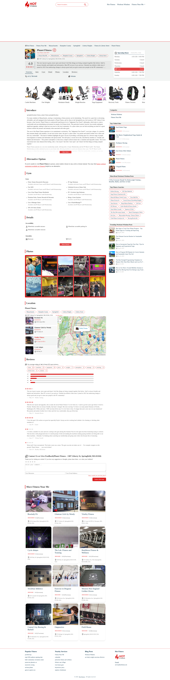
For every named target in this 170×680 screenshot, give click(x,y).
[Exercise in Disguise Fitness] (65, 575)
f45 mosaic (114, 206)
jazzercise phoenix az (31, 662)
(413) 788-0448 (32, 76)
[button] (73, 330)
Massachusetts (53, 46)
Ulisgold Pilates (123, 168)
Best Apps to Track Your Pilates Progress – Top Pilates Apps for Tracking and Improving (129, 230)
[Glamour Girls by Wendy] (65, 501)
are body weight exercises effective (94, 657)
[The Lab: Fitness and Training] (65, 537)
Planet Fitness (116, 46)
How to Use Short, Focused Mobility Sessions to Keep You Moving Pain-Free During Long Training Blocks (130, 270)
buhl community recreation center (34, 660)
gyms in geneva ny (30, 670)
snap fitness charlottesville (118, 194)
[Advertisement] (85, 23)
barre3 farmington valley (136, 212)
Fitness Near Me (138, 4)
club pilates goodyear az (117, 218)
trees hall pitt (134, 197)
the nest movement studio (118, 212)
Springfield (76, 46)
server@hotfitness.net (121, 665)
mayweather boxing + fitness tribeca (129, 215)
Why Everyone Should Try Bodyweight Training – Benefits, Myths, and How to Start (125, 181)
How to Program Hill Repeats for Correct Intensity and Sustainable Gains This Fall (130, 254)
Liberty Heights (87, 46)
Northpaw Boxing (122, 144)
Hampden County (65, 46)
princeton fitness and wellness (63, 660)
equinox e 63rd (129, 209)
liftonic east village (60, 662)
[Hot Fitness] (31, 4)
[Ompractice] (65, 614)
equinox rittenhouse (60, 670)
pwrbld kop (28, 654)
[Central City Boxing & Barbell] (38, 614)
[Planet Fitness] (31, 55)
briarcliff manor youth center (119, 197)
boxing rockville (133, 218)
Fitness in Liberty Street (101, 46)
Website (73, 76)
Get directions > (59, 315)
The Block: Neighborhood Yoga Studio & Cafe (129, 137)
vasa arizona (114, 203)
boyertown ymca (59, 667)
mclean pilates (29, 667)
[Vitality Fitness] (92, 501)
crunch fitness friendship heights (132, 200)
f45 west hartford (127, 191)
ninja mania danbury (127, 203)
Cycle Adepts (81, 328)
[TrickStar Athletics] (38, 575)
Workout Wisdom (123, 4)
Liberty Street (103, 55)
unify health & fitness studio (129, 206)
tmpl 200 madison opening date (33, 657)
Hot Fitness (111, 4)
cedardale (57, 657)
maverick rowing (29, 665)
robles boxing (115, 191)
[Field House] (92, 614)
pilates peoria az (115, 200)
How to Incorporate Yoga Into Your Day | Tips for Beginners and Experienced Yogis (130, 246)
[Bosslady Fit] (38, 501)
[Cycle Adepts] (38, 537)
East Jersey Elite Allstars (123, 152)
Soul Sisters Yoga (122, 129)
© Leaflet (86, 355)
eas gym (113, 215)
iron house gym (59, 665)
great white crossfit (116, 209)
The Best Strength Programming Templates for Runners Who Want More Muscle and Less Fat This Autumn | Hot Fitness (130, 262)
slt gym (138, 203)
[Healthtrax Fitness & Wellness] (92, 537)
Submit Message (99, 479)
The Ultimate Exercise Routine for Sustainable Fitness (129, 238)
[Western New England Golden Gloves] (92, 575)
